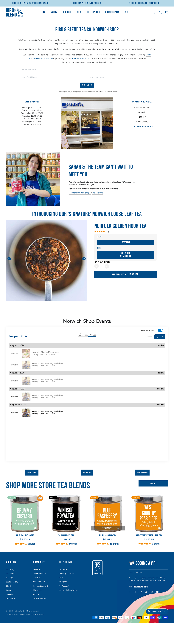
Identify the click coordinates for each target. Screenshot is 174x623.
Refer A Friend (39, 581)
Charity (9, 586)
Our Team (10, 573)
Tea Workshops (142, 472)
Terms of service (38, 615)
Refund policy (13, 615)
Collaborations (39, 598)
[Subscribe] (166, 572)
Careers (9, 594)
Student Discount (40, 586)
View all (153, 483)
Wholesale (37, 590)
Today (149, 337)
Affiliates (36, 594)
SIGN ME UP (87, 85)
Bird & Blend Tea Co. (18, 611)
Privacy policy (25, 615)
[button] (154, 12)
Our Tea (9, 578)
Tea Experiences (39, 573)
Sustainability (12, 582)
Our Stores (63, 569)
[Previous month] (157, 336)
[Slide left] (9, 258)
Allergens (63, 581)
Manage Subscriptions (68, 590)
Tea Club (36, 577)
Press (8, 590)
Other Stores (32, 472)
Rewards (36, 569)
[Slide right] (84, 258)
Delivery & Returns (67, 573)
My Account (64, 586)
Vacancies (87, 472)
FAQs (61, 577)
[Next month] (162, 336)
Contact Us (11, 598)
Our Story (10, 569)
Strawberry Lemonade (43, 58)
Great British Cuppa (80, 58)
